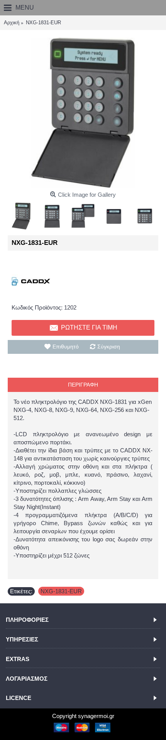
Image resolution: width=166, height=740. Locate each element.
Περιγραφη (83, 385)
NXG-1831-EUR (61, 591)
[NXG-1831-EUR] (83, 113)
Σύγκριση (108, 346)
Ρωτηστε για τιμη (89, 327)
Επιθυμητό (66, 346)
